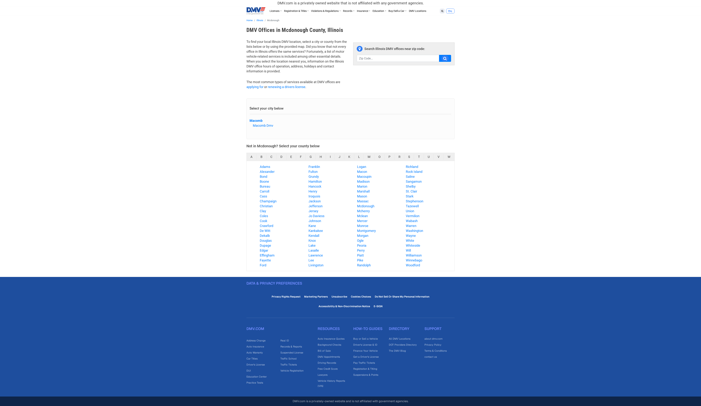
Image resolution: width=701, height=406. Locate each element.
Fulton (313, 172)
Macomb (256, 121)
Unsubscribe (339, 296)
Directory (399, 329)
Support (433, 329)
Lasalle (314, 250)
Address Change (256, 340)
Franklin (314, 167)
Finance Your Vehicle (365, 350)
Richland (412, 167)
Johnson (315, 221)
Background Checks (329, 344)
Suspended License (291, 352)
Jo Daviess (316, 216)
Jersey (313, 211)
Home (249, 20)
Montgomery (366, 231)
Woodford (413, 265)
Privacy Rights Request (286, 296)
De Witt (265, 231)
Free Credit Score (328, 368)
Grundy (314, 176)
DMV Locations (417, 10)
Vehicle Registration (292, 370)
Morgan (362, 236)
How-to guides (367, 329)
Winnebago (414, 260)
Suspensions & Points (365, 374)
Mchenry (363, 211)
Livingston (316, 265)
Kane (312, 226)
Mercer (362, 221)
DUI (248, 370)
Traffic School (288, 358)
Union (410, 211)
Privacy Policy (432, 344)
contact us (430, 356)
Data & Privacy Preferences (274, 283)
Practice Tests (254, 382)
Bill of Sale (324, 350)
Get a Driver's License (366, 356)
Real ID (284, 340)
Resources (329, 329)
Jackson (315, 201)
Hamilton (315, 181)
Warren (411, 226)
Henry (313, 191)
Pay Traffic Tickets (364, 362)
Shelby (411, 186)
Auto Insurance (255, 346)
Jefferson (316, 206)
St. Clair (411, 191)
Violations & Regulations (325, 10)
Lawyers (322, 374)
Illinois (259, 20)
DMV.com (255, 329)
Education (378, 10)
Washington (414, 231)
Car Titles (252, 358)
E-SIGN (378, 306)
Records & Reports (291, 346)
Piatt (360, 255)
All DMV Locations (399, 338)
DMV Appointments (329, 356)
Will (408, 250)
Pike (360, 260)
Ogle (360, 240)
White (410, 240)
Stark (409, 196)
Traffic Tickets (288, 364)
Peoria (361, 245)
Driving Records (327, 362)
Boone (264, 181)
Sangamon (414, 181)
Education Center (256, 376)
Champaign (268, 201)
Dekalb (265, 236)
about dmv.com (433, 338)
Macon (362, 172)
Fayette (265, 260)
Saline (410, 176)
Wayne (411, 236)
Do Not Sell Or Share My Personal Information (402, 296)
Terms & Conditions (435, 350)
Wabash (412, 221)
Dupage (265, 245)
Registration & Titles (295, 10)
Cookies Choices (361, 296)
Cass (263, 196)
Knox (312, 240)
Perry (361, 250)
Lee (311, 260)
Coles (264, 216)
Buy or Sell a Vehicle (365, 338)
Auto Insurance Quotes (331, 338)
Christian (266, 206)
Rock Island (414, 172)
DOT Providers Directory (403, 344)
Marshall (363, 191)
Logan (361, 167)
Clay (263, 211)
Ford (263, 265)
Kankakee (316, 231)
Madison (363, 181)
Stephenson (414, 201)
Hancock (315, 186)
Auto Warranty (254, 352)
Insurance (362, 10)
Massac (363, 201)
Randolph (364, 265)
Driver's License (255, 364)
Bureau (265, 186)
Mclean (362, 216)
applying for (254, 87)
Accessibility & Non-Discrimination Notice (344, 306)
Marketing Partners (316, 296)
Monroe (362, 226)
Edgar (264, 250)
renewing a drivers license (286, 87)
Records (347, 10)
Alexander (267, 172)
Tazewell (412, 206)
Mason (362, 196)
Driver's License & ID (365, 344)
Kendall (314, 236)
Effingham (267, 255)
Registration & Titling (365, 368)
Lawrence (316, 255)
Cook (263, 221)
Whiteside (413, 245)
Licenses (274, 10)
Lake (312, 245)
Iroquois (314, 196)
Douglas (266, 240)
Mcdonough (365, 206)
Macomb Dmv (263, 125)
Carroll (264, 191)
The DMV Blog (397, 350)
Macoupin (364, 176)
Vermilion (413, 216)
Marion (362, 186)
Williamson (414, 255)
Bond (263, 176)
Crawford (266, 226)
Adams (265, 167)
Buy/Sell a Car (396, 10)
